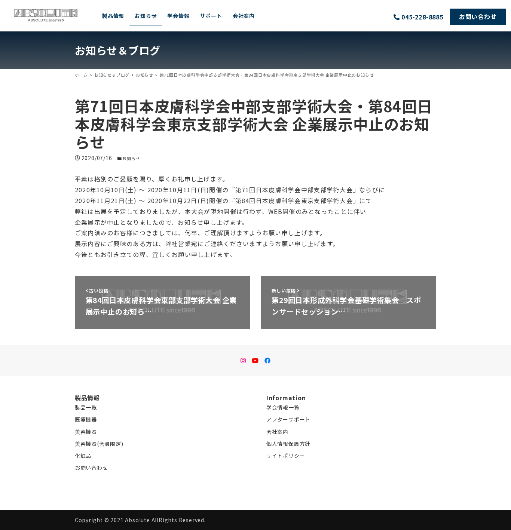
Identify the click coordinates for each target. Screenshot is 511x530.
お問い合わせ (91, 467)
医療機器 (86, 419)
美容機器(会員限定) (99, 443)
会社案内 (277, 431)
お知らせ (131, 158)
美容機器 (86, 431)
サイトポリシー (285, 455)
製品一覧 (86, 407)
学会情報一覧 (283, 407)
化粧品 (83, 455)
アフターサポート (288, 419)
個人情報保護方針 (288, 443)
